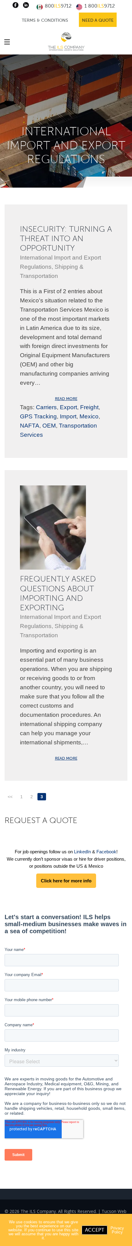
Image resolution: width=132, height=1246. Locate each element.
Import (68, 416)
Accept (94, 1230)
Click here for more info (66, 880)
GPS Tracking (38, 416)
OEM (49, 425)
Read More (66, 398)
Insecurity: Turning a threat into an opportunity (66, 239)
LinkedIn (82, 851)
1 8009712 (99, 6)
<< (10, 796)
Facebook (106, 851)
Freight (89, 407)
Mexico (89, 416)
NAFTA (29, 425)
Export (68, 407)
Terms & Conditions (45, 20)
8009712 (58, 6)
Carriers (46, 407)
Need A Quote (98, 20)
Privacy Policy (117, 1230)
